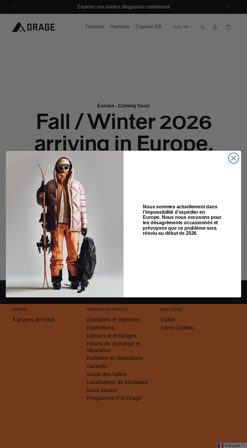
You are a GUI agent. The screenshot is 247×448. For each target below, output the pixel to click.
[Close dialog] (234, 158)
